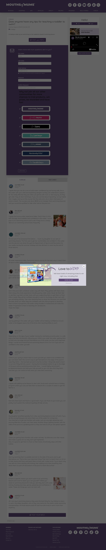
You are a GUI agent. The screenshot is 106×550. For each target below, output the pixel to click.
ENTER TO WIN (69, 280)
